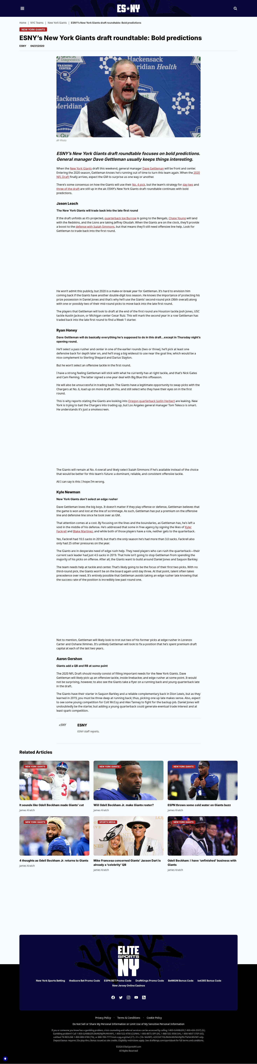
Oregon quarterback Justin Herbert (151, 401)
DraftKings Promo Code (149, 980)
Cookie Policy (154, 1017)
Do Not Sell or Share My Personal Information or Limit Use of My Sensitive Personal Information (128, 1024)
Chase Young (177, 218)
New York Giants (57, 22)
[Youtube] (136, 997)
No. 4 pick (138, 184)
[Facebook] (113, 997)
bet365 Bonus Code (209, 980)
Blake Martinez (83, 531)
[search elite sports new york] (235, 8)
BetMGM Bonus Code (180, 980)
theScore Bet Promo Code (84, 980)
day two (188, 184)
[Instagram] (128, 997)
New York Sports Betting (50, 980)
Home (22, 22)
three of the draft (68, 189)
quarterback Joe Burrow (120, 218)
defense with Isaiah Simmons (95, 227)
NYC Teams (37, 22)
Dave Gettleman (153, 168)
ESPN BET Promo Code (117, 980)
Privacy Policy (103, 1017)
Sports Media (107, 822)
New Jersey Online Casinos (128, 985)
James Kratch (27, 810)
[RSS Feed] (144, 997)
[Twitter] (121, 997)
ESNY (22, 45)
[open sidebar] (22, 8)
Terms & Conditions (128, 1017)
